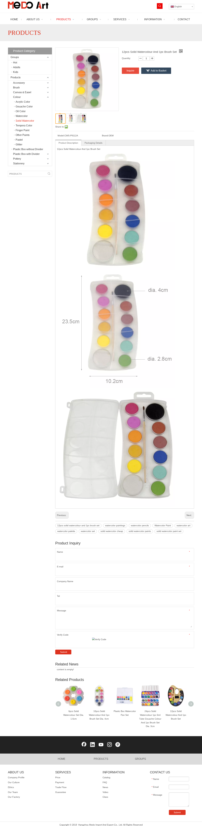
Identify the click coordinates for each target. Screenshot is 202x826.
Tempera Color (24, 125)
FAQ (105, 782)
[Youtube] (101, 745)
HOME (61, 759)
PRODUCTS (101, 759)
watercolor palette (66, 531)
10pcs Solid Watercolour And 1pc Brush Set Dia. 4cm (99, 715)
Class (105, 797)
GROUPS (140, 759)
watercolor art (183, 525)
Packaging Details (93, 143)
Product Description (68, 143)
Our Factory (14, 797)
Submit (63, 652)
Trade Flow (60, 787)
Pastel (19, 139)
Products (16, 77)
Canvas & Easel (22, 92)
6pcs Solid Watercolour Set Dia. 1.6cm (73, 715)
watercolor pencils (140, 525)
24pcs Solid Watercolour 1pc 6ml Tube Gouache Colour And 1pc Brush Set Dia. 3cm (150, 718)
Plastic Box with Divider (26, 154)
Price (57, 777)
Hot (15, 62)
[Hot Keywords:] (160, 6)
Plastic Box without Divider (28, 149)
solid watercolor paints (140, 531)
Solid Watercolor (25, 120)
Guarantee (60, 792)
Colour (17, 97)
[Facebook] (84, 745)
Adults (16, 67)
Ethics (11, 787)
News (105, 787)
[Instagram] (109, 745)
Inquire (130, 70)
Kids (15, 72)
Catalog (106, 777)
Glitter (19, 144)
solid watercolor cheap (112, 531)
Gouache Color (24, 106)
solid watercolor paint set (169, 531)
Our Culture (14, 782)
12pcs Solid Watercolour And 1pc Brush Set (176, 715)
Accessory (19, 82)
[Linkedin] (92, 745)
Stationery (18, 163)
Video (105, 792)
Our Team (13, 792)
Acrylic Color (23, 101)
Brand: (105, 135)
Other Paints (23, 135)
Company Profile (16, 777)
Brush (16, 87)
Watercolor (22, 116)
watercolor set (88, 531)
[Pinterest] (118, 745)
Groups (15, 57)
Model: (61, 135)
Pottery (17, 158)
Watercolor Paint (162, 525)
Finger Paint (22, 130)
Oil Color (21, 111)
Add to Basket (158, 70)
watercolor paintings (115, 525)
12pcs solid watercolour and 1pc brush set (78, 525)
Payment (59, 782)
